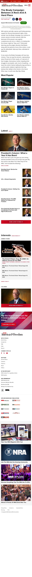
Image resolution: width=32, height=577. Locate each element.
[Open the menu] (29, 5)
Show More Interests (20, 305)
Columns (6, 165)
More (10, 131)
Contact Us (3, 342)
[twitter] (17, 18)
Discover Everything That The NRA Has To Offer (15, 482)
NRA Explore (4, 375)
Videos (2, 368)
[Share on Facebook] (13, 18)
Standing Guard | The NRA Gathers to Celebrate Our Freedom (8, 200)
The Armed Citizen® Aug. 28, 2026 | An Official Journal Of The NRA (15, 260)
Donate (19, 1)
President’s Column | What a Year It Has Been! (14, 154)
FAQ (2, 344)
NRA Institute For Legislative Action (9, 373)
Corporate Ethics (19, 508)
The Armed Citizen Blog (14, 262)
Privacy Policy (4, 508)
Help (2, 346)
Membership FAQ (5, 384)
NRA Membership (5, 380)
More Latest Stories (20, 222)
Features (3, 363)
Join (11, 1)
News (2, 165)
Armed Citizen (5, 239)
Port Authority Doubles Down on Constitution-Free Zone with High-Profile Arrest (10, 210)
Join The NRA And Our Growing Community (14, 462)
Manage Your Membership (7, 386)
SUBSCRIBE (9, 324)
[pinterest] (20, 18)
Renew (14, 1)
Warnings (3, 510)
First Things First (5, 19)
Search (2, 348)
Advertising (3, 340)
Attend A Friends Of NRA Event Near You (13, 502)
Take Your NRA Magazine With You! (12, 442)
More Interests (15, 235)
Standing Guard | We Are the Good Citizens (9, 170)
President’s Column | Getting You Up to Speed (10, 189)
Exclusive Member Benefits (7, 382)
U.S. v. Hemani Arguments (8, 179)
